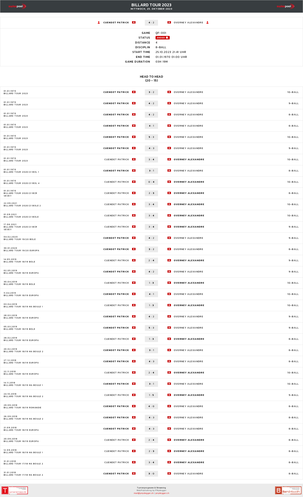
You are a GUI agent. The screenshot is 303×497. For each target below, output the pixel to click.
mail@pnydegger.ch (144, 493)
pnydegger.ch (162, 493)
